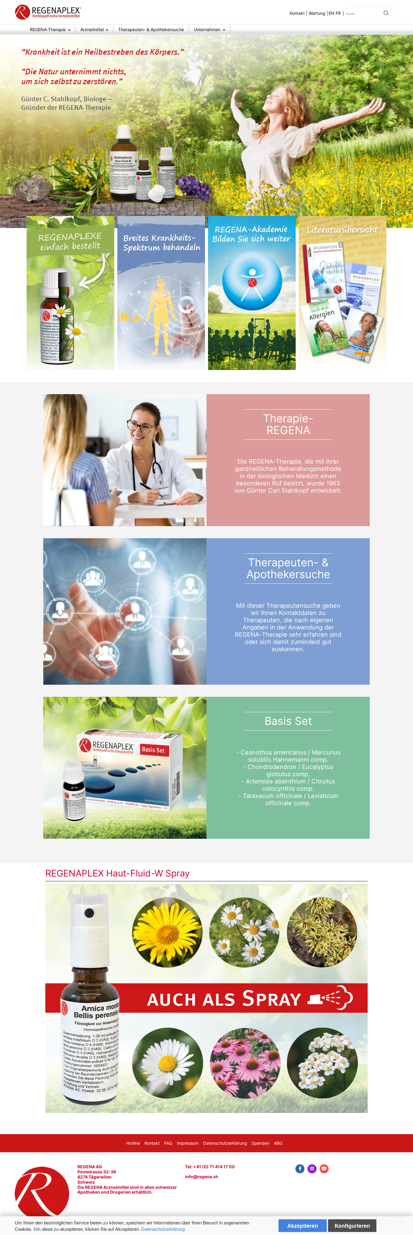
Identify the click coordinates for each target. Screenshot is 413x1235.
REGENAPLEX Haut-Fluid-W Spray (117, 873)
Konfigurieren (352, 1225)
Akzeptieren (302, 1225)
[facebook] (299, 1168)
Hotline (133, 1143)
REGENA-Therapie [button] (48, 29)
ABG (278, 1143)
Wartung (317, 13)
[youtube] (324, 1168)
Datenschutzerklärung (163, 1229)
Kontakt (297, 13)
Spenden (260, 1143)
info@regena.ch (201, 1176)
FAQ (168, 1143)
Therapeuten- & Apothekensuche (151, 29)
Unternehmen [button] (208, 29)
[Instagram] (312, 1168)
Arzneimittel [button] (92, 29)
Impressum (188, 1143)
